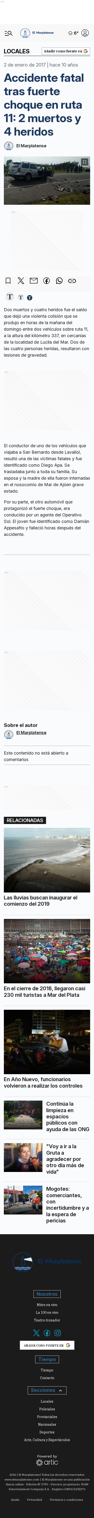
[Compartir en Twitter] (21, 281)
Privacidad (34, 1499)
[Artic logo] (47, 1460)
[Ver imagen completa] (84, 162)
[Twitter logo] (36, 1335)
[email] (33, 281)
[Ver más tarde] (8, 281)
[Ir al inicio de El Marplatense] (37, 33)
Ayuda (15, 1499)
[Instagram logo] (57, 1335)
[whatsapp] (59, 281)
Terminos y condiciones (66, 1499)
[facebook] (46, 281)
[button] (10, 297)
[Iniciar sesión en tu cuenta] (85, 33)
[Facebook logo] (47, 1335)
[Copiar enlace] (72, 281)
